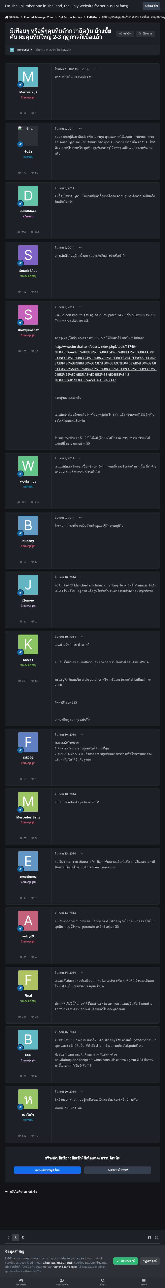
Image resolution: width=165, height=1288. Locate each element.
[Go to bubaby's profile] (28, 525)
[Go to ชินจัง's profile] (28, 136)
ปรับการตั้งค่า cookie (64, 1267)
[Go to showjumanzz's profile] (28, 315)
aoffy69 (28, 936)
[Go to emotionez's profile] (28, 861)
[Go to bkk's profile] (28, 1040)
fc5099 (28, 758)
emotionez (28, 877)
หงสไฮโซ (28, 1115)
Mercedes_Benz (28, 817)
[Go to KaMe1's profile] (28, 644)
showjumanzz (28, 330)
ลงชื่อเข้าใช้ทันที (117, 1170)
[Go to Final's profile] (28, 980)
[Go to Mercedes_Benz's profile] (28, 802)
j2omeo (28, 600)
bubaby (28, 541)
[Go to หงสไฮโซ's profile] (28, 1099)
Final (28, 996)
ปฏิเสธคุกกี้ (150, 1261)
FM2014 (66, 50)
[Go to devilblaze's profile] (28, 196)
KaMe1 (28, 660)
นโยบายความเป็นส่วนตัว (58, 1262)
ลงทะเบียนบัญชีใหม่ (47, 1170)
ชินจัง (28, 152)
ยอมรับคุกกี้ (128, 1261)
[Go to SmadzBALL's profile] (28, 255)
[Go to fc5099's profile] (28, 742)
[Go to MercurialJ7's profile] (12, 50)
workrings (28, 481)
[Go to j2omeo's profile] (28, 585)
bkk (28, 1055)
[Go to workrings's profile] (28, 466)
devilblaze (28, 211)
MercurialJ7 (24, 50)
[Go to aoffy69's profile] (28, 921)
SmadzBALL (28, 271)
